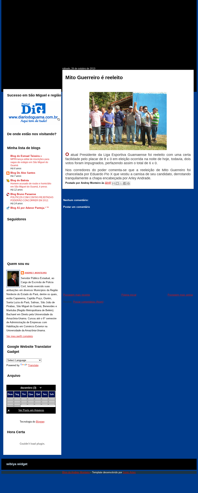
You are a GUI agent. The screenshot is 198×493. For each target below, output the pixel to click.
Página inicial (128, 294)
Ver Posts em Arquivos (31, 410)
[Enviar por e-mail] (114, 183)
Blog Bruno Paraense (23, 194)
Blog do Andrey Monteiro (76, 472)
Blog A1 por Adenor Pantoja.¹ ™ (29, 207)
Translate (33, 365)
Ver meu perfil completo (19, 336)
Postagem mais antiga (180, 294)
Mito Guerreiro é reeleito (94, 77)
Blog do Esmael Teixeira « (26, 156)
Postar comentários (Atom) (88, 301)
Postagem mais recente (76, 294)
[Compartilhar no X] (121, 183)
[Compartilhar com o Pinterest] (128, 183)
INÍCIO (14, 61)
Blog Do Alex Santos (22, 172)
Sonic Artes (129, 472)
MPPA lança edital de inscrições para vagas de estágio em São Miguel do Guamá (29, 162)
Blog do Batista (19, 180)
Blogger (40, 421)
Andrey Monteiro (36, 273)
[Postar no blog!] (117, 183)
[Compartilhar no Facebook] (125, 183)
